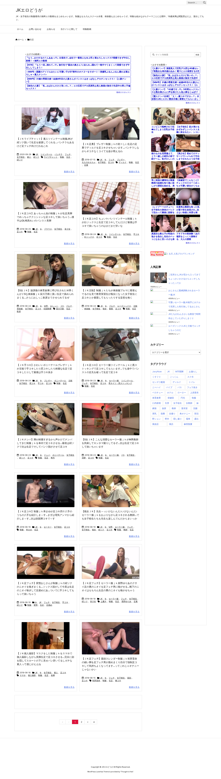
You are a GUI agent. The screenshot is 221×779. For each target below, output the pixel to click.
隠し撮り (177, 418)
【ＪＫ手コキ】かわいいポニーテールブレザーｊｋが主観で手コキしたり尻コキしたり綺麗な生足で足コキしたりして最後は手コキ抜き (44, 368)
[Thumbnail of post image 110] (46, 563)
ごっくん (174, 376)
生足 (68, 157)
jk (105, 159)
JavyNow (157, 371)
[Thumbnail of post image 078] (111, 419)
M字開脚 (179, 371)
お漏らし (193, 371)
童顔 (129, 678)
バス (180, 387)
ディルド (122, 162)
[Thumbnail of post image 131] (111, 491)
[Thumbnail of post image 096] (111, 638)
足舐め (49, 605)
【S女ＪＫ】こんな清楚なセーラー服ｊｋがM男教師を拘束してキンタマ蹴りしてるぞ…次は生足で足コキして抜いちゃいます (110, 443)
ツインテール (46, 154)
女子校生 (21, 157)
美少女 (67, 229)
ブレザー (121, 159)
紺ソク (36, 157)
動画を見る (69, 171)
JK (37, 154)
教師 (125, 529)
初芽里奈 (96, 680)
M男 (46, 306)
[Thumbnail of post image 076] (111, 198)
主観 (135, 306)
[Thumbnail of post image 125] (111, 123)
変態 (36, 605)
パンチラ (58, 154)
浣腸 (195, 408)
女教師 (189, 403)
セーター (48, 527)
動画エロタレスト (124, 92)
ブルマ (69, 306)
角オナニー (185, 413)
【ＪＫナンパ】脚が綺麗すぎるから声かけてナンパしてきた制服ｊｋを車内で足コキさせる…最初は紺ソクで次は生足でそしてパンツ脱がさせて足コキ (45, 443)
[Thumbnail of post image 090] (111, 270)
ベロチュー (157, 392)
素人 (29, 157)
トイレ (192, 382)
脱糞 (163, 413)
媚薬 (154, 408)
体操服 (20, 308)
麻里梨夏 (188, 424)
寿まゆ (29, 529)
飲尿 (19, 311)
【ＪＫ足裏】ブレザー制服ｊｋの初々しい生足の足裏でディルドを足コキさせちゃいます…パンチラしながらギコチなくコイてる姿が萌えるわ (110, 147)
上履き (103, 601)
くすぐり (156, 376)
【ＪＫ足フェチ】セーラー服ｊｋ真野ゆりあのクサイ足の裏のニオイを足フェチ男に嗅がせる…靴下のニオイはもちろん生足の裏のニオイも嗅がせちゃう (110, 587)
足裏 (86, 165)
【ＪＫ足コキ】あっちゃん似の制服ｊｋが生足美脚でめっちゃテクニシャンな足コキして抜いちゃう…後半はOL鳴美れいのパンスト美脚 (45, 217)
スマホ (23, 675)
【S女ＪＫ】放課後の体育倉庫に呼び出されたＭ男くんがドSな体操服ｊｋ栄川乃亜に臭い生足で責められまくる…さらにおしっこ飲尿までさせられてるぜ (45, 294)
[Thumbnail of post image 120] (46, 419)
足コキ (111, 162)
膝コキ (118, 680)
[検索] (204, 2)
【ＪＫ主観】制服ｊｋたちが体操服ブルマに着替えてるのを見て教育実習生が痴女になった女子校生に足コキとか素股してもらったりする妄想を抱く (109, 294)
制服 (62, 157)
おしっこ (54, 306)
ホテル (170, 392)
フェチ (68, 154)
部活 (196, 413)
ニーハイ (156, 387)
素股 (111, 308)
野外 (167, 418)
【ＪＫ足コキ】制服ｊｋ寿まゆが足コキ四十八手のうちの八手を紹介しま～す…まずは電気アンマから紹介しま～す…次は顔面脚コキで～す (45, 515)
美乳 (154, 413)
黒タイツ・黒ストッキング (120, 383)
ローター (182, 392)
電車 (188, 418)
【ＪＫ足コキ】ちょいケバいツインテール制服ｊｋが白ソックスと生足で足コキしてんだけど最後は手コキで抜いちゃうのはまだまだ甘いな (109, 222)
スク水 (190, 376)
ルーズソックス (124, 306)
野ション (156, 418)
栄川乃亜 (60, 308)
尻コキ (32, 383)
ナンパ (47, 455)
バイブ (169, 387)
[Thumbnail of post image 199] (111, 344)
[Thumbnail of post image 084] (46, 635)
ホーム (21, 39)
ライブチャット (51, 157)
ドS (62, 306)
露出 (196, 418)
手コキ (136, 234)
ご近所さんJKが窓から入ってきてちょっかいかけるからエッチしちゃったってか (184, 278)
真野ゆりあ (126, 601)
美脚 (53, 675)
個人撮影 (32, 675)
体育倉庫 (156, 397)
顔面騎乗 (47, 308)
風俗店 (155, 424)
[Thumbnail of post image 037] (46, 344)
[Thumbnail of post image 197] (46, 121)
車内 (53, 458)
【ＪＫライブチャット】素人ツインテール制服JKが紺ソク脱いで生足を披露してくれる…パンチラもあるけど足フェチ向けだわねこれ (45, 142)
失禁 (167, 403)
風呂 (171, 424)
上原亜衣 (194, 392)
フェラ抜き (192, 387)
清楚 (84, 458)
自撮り (172, 413)
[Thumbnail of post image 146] (46, 270)
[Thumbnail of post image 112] (111, 563)
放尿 (164, 408)
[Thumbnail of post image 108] (46, 491)
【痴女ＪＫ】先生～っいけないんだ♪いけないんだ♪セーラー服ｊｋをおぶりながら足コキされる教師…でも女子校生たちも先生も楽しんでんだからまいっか (110, 515)
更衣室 (184, 408)
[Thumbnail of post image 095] (46, 195)
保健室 (171, 397)
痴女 (105, 308)
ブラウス (48, 229)
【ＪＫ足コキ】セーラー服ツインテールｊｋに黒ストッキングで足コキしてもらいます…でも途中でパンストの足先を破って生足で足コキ (110, 368)
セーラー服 (114, 380)
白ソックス (89, 237)
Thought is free (127, 772)
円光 (183, 397)
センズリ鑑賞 (158, 382)
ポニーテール (60, 380)
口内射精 (156, 403)
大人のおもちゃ (88, 162)
